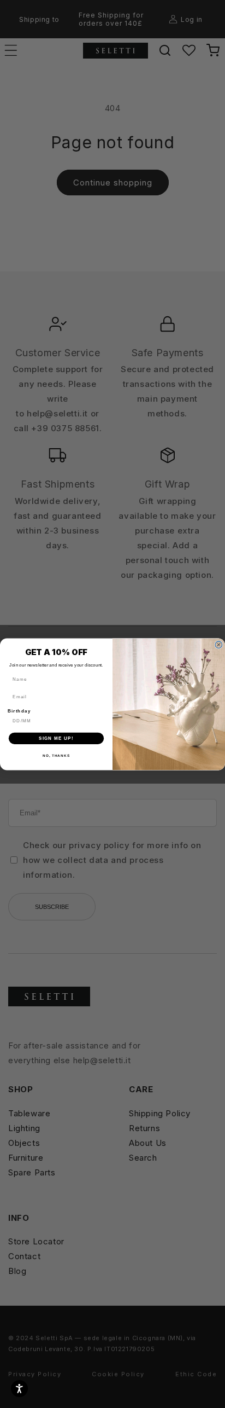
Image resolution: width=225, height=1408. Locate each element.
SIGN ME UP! (56, 737)
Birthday (19, 710)
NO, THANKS (56, 755)
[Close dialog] (218, 644)
